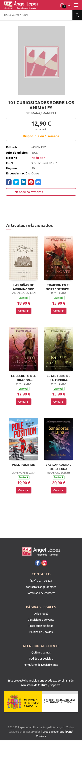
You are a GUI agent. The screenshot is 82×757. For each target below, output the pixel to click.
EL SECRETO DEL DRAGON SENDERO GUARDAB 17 (23, 378)
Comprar (23, 310)
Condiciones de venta (41, 619)
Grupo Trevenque (53, 731)
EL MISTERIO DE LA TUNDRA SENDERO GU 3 (58, 378)
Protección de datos (41, 625)
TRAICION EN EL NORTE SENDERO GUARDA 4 (58, 287)
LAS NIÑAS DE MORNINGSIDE (23, 287)
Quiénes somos (41, 652)
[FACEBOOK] (38, 563)
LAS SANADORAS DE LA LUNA (58, 467)
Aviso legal (41, 613)
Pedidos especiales (41, 658)
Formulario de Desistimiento (41, 664)
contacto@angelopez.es (41, 586)
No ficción (38, 157)
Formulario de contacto (41, 593)
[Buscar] (77, 15)
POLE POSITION (23, 464)
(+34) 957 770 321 (41, 580)
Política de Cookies (41, 632)
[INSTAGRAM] (44, 563)
